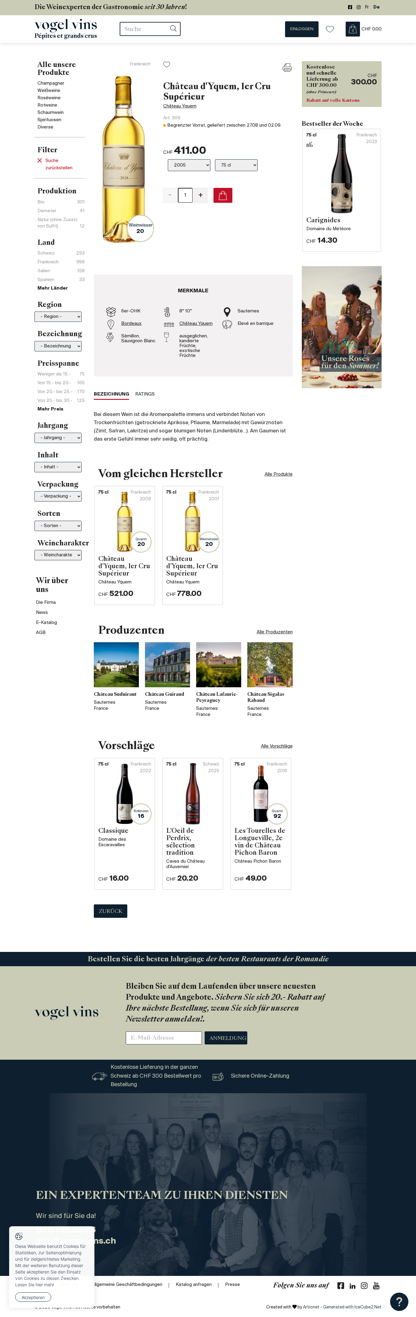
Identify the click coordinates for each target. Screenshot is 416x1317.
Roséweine (49, 98)
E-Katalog (46, 622)
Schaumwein (50, 112)
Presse (232, 1284)
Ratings (145, 394)
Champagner (50, 83)
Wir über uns (52, 586)
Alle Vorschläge (277, 746)
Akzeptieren (33, 1297)
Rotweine (47, 105)
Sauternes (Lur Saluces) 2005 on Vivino (204, 223)
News (42, 612)
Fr (367, 7)
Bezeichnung (111, 394)
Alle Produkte (279, 474)
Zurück (110, 911)
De (376, 7)
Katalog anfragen (194, 1284)
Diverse (45, 127)
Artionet (311, 1307)
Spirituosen (49, 120)
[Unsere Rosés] (342, 327)
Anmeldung (228, 1038)
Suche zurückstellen (58, 164)
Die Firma (46, 602)
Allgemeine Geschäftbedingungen (127, 1284)
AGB (41, 632)
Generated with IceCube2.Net (352, 1307)
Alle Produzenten (275, 632)
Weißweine (48, 90)
